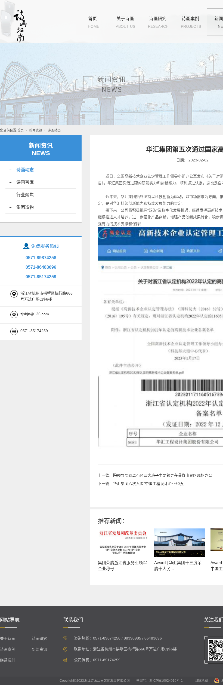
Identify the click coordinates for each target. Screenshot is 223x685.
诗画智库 (25, 182)
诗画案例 (190, 18)
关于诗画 (125, 18)
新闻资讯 (35, 130)
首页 (92, 18)
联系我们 (7, 660)
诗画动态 (54, 130)
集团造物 (25, 207)
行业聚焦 (25, 194)
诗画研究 (157, 18)
